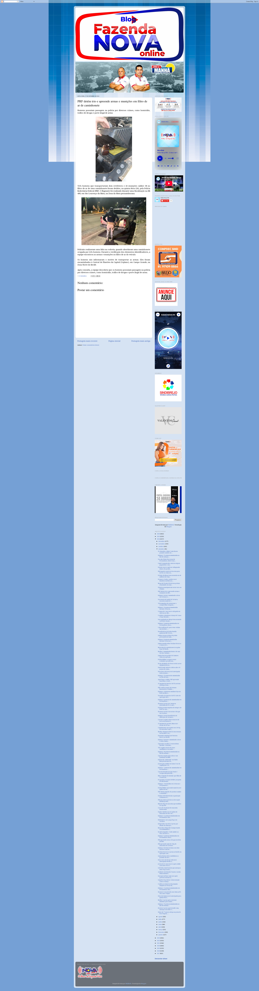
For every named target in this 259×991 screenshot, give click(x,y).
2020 (158, 946)
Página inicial (114, 341)
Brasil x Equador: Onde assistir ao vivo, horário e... (168, 832)
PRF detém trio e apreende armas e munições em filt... (168, 592)
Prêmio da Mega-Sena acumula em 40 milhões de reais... (169, 576)
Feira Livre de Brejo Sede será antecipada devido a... (167, 860)
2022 (158, 940)
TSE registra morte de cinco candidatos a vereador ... (166, 748)
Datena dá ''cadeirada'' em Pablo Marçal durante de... (168, 760)
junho (160, 922)
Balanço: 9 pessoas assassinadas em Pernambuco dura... (168, 624)
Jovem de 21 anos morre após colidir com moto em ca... (169, 864)
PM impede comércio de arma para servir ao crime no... (169, 572)
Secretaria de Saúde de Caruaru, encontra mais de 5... (168, 600)
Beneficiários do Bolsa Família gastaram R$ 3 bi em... (167, 632)
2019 (158, 948)
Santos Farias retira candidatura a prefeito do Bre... (168, 856)
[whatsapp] (174, 166)
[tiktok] (171, 166)
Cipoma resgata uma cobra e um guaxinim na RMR (168, 756)
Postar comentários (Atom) (91, 345)
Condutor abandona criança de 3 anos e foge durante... (169, 616)
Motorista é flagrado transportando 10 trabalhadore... (169, 828)
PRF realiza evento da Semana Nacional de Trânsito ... (167, 688)
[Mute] (165, 158)
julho (160, 919)
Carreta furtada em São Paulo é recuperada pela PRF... (167, 772)
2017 (158, 953)
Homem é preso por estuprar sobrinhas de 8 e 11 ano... (167, 704)
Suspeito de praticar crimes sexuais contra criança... (168, 880)
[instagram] (162, 166)
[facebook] (158, 166)
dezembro (161, 541)
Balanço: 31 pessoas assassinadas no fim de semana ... (168, 556)
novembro (161, 544)
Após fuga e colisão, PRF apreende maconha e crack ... (168, 680)
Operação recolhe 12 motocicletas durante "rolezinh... (168, 744)
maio (160, 924)
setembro (161, 549)
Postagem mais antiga (140, 341)
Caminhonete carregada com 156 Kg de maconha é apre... (169, 728)
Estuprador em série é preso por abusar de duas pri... (168, 824)
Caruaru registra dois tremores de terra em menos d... (168, 720)
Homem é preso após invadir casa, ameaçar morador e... (168, 908)
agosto (160, 916)
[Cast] (177, 158)
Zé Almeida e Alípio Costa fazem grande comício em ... (168, 552)
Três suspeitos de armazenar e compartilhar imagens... (167, 604)
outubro (161, 546)
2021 (158, 943)
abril (160, 927)
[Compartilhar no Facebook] (97, 276)
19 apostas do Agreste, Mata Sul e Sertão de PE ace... (168, 724)
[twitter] (165, 166)
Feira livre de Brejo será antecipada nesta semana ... (169, 672)
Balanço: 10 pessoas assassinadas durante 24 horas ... (168, 608)
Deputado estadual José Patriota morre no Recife (167, 736)
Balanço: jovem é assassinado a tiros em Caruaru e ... (169, 596)
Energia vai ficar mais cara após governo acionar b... (168, 876)
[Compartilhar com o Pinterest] (99, 276)
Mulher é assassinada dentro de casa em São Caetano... (169, 652)
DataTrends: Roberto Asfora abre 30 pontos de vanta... (169, 668)
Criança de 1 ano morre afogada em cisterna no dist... (169, 612)
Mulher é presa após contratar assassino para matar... (167, 900)
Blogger (169, 526)
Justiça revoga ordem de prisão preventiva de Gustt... (167, 636)
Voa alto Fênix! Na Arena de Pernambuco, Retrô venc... (167, 560)
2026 (158, 534)
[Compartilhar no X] (95, 276)
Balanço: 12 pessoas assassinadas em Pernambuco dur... (169, 888)
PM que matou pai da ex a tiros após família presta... (169, 800)
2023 (158, 938)
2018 (158, 951)
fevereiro (161, 932)
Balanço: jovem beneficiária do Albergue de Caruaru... (167, 716)
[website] (178, 166)
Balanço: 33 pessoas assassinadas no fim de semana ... (168, 904)
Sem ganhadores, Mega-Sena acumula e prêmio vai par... (169, 620)
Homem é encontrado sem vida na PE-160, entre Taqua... (169, 892)
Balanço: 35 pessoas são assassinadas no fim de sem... (169, 676)
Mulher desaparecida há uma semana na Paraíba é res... (169, 732)
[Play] (160, 158)
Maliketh (171, 525)
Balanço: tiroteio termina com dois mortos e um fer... (168, 848)
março (160, 929)
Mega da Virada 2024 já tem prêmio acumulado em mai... (169, 584)
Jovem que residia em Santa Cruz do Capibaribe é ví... (169, 764)
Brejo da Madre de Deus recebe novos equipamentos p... (169, 664)
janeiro (160, 934)
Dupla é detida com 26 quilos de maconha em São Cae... (167, 812)
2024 (158, 539)
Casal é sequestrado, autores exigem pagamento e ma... (169, 564)
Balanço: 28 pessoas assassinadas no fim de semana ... (168, 752)
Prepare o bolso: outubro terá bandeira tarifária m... (167, 580)
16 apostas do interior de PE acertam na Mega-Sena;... (169, 684)
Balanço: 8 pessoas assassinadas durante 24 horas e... (167, 640)
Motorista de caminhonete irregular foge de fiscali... (169, 648)
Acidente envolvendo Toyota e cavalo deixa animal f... (169, 872)
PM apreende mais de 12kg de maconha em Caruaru (167, 844)
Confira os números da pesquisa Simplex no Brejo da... (168, 884)
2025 (158, 536)
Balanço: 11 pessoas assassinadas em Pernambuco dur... (169, 816)
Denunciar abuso (161, 959)
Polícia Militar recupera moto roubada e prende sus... (167, 660)
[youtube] (168, 166)
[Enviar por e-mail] (92, 276)
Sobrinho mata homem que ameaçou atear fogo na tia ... (169, 868)
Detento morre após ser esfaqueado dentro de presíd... (169, 568)
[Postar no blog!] (94, 276)
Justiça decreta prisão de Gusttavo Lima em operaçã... (168, 656)
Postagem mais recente (87, 341)
